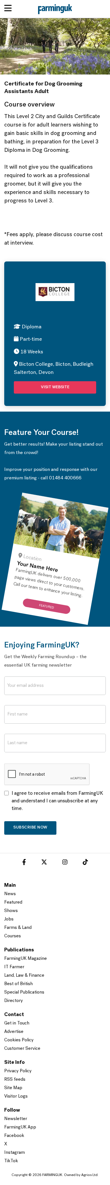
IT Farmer (14, 967)
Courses (12, 936)
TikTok (11, 1161)
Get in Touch (16, 1023)
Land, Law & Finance (24, 975)
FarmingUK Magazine (25, 958)
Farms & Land (18, 928)
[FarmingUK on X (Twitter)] (44, 863)
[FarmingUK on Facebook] (24, 863)
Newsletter (15, 1119)
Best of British (18, 984)
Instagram (14, 1152)
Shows (11, 911)
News (10, 894)
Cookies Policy (19, 1040)
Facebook (14, 1136)
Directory (13, 1001)
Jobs (9, 919)
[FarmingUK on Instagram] (64, 863)
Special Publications (24, 992)
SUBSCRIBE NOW (30, 827)
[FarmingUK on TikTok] (85, 863)
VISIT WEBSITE (55, 387)
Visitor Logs (16, 1096)
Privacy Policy (18, 1071)
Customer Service (22, 1048)
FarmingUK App (20, 1127)
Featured (13, 902)
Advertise (13, 1032)
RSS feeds (14, 1079)
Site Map (13, 1088)
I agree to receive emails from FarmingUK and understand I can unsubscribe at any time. (57, 801)
